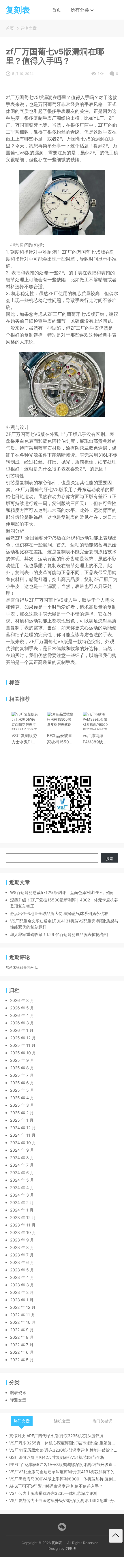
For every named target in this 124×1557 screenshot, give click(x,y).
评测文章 (28, 28)
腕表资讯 (18, 1392)
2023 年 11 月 (22, 1224)
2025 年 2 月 (22, 1112)
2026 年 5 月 (22, 1007)
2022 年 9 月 (22, 1329)
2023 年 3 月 (22, 1284)
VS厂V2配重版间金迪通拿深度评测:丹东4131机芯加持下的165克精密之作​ (63, 1471)
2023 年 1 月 (21, 1299)
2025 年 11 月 (22, 1045)
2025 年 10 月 (23, 1052)
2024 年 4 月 (22, 1187)
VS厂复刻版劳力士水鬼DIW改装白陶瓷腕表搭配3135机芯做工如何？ (24, 739)
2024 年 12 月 (23, 1127)
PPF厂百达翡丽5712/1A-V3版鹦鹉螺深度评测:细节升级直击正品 (63, 1464)
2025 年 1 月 (21, 1120)
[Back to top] (116, 1536)
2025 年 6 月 (22, 1082)
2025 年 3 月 (22, 1105)
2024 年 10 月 (23, 1142)
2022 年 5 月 (22, 1359)
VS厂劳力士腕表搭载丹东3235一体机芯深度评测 (53, 1493)
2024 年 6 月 (22, 1172)
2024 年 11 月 (22, 1135)
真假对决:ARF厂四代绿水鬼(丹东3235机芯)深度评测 (56, 1435)
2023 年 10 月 (23, 1232)
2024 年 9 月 (22, 1150)
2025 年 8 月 (22, 1067)
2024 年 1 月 (21, 1209)
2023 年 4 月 (22, 1277)
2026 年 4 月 (22, 1015)
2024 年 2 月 (22, 1202)
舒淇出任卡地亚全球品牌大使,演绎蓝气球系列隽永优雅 (59, 913)
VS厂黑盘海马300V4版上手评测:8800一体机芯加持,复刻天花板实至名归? (63, 1478)
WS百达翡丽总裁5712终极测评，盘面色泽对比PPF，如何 (62, 892)
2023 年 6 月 (22, 1262)
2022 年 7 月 (21, 1344)
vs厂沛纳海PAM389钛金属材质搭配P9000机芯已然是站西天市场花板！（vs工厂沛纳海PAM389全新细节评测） (95, 739)
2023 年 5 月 (22, 1269)
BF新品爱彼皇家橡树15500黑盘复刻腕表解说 (59, 739)
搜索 (109, 859)
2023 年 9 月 (22, 1239)
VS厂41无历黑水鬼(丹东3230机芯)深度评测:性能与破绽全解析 (63, 1450)
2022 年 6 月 (22, 1352)
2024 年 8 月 (22, 1157)
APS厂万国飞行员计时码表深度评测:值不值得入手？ (56, 1486)
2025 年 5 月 (22, 1090)
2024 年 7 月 (22, 1165)
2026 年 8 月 (22, 1000)
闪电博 (70, 1548)
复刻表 (57, 1543)
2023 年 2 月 (22, 1292)
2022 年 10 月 (23, 1322)
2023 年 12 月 (23, 1217)
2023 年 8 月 (22, 1247)
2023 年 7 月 (22, 1254)
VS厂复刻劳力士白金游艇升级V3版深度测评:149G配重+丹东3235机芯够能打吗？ (63, 1500)
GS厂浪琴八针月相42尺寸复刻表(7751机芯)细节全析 (56, 1457)
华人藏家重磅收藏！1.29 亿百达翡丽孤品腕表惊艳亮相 (59, 934)
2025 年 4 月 (22, 1097)
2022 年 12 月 (22, 1307)
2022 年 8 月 (22, 1337)
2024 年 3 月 (22, 1195)
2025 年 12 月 (23, 1037)
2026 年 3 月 (22, 1022)
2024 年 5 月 (22, 1180)
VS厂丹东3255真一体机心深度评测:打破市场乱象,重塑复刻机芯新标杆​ (63, 1442)
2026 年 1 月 (21, 1030)
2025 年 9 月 (22, 1060)
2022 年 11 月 (22, 1314)
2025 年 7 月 (22, 1075)
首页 (56, 10)
